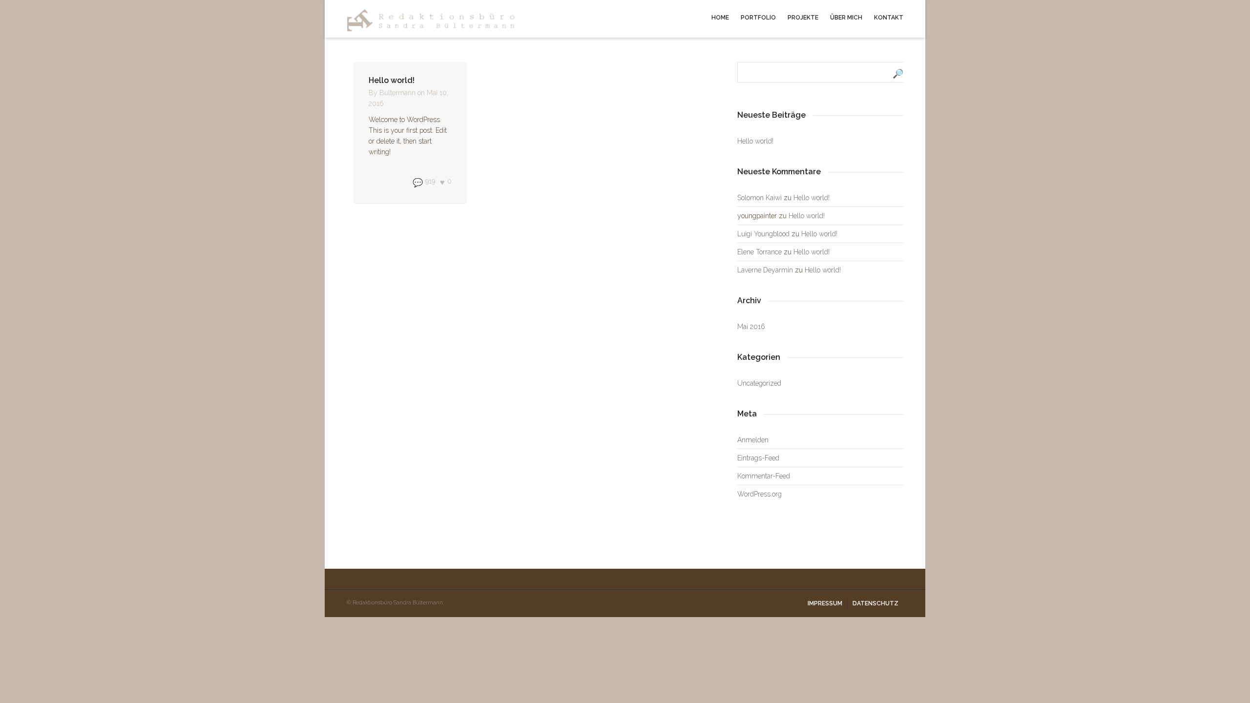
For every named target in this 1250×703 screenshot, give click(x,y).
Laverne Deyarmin (765, 270)
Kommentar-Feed (763, 476)
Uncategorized (759, 383)
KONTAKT (888, 17)
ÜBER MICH (846, 17)
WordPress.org (759, 494)
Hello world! (392, 80)
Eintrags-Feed (758, 458)
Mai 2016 (751, 327)
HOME (720, 17)
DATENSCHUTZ (875, 603)
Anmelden (753, 440)
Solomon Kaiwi (759, 198)
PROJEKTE (803, 17)
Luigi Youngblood (763, 234)
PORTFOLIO (758, 17)
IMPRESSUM (825, 603)
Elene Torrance (759, 252)
